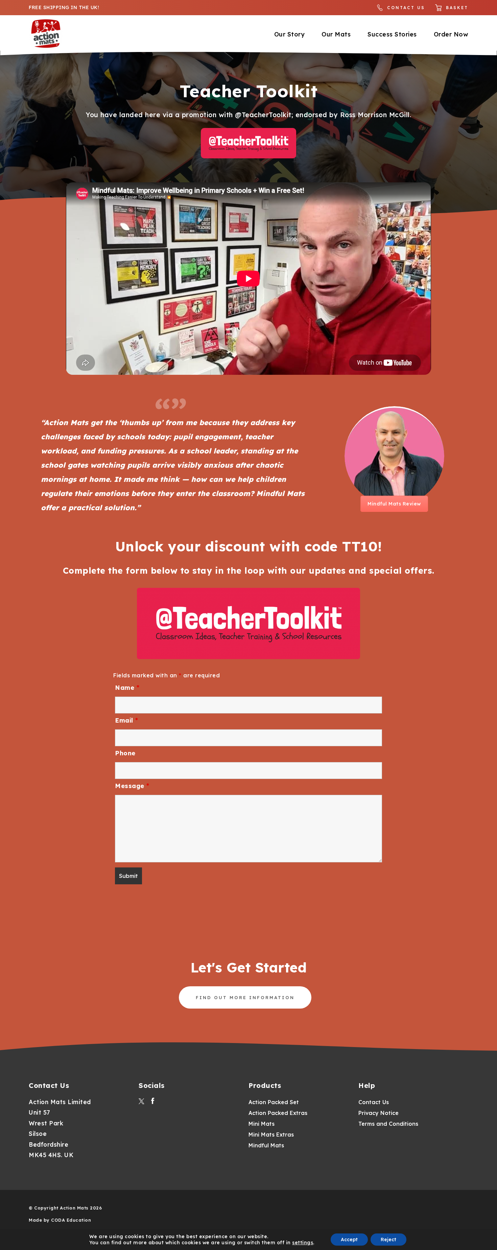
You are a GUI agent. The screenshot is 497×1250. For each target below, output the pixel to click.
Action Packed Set (274, 1102)
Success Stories (392, 34)
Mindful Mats (266, 1145)
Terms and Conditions (388, 1123)
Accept (349, 1239)
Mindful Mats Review (398, 506)
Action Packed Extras (278, 1113)
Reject (388, 1239)
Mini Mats (262, 1123)
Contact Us (406, 7)
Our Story (289, 34)
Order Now (451, 34)
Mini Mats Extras (271, 1134)
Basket (457, 7)
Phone (125, 753)
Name (127, 688)
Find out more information (245, 997)
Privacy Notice (378, 1113)
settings (302, 1243)
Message (132, 786)
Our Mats (336, 34)
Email (126, 720)
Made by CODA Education (60, 1220)
